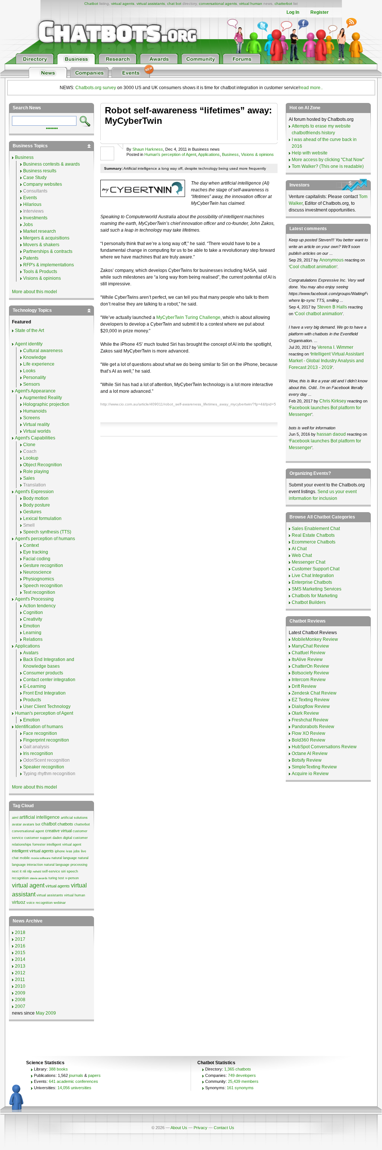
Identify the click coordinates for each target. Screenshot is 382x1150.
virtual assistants (151, 3)
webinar (60, 903)
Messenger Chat (308, 562)
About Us (178, 1127)
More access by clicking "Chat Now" (328, 159)
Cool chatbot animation (312, 266)
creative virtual (58, 830)
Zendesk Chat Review (314, 693)
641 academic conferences (73, 1081)
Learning (32, 632)
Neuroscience (37, 572)
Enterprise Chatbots (312, 582)
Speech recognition (43, 585)
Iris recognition (38, 753)
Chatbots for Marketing (315, 595)
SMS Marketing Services (316, 589)
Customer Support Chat (315, 568)
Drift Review (304, 686)
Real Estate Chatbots (313, 535)
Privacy (200, 1127)
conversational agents (218, 3)
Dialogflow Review (311, 706)
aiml (15, 818)
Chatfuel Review (308, 652)
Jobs (28, 224)
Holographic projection (46, 404)
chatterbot (283, 3)
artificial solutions (74, 818)
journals (76, 1075)
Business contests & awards (51, 164)
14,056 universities (74, 1087)
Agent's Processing (34, 599)
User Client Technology (47, 706)
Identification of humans (39, 726)
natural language (64, 858)
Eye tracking (35, 552)
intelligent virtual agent (64, 844)
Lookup (30, 458)
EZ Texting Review (310, 699)
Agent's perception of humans (45, 538)
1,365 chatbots (237, 1069)
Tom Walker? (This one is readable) (328, 166)
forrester (39, 844)
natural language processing (65, 865)
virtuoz (18, 902)
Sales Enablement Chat (316, 528)
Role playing (36, 471)
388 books (58, 1069)
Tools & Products (40, 271)
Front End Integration (44, 693)
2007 (20, 1006)
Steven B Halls (332, 307)
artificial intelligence (39, 817)
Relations (33, 639)
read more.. (311, 87)
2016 (20, 946)
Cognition (33, 612)
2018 (20, 932)
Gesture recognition (43, 565)
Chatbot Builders (309, 602)
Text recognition (39, 592)
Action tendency (39, 605)
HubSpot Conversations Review (324, 746)
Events (30, 197)
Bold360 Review (308, 740)
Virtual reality (36, 424)
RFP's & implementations (48, 264)
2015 (20, 952)
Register (319, 12)
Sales (29, 478)
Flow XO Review (308, 733)
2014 (20, 959)
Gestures (32, 511)
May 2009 (46, 1013)
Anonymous (331, 260)
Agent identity (29, 344)
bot (37, 824)
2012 (20, 972)
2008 (20, 999)
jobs (76, 851)
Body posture (36, 505)
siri (63, 871)
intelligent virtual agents (33, 851)
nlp (29, 871)
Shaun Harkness (147, 149)
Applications (209, 154)
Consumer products (43, 673)
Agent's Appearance (35, 391)
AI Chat (299, 548)
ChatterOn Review (310, 666)
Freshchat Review (310, 720)
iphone (60, 851)
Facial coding (36, 558)
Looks (29, 370)
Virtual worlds (37, 431)
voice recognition (39, 903)
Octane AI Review (310, 753)
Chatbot (91, 3)
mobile (25, 858)
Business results (39, 170)
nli (24, 871)
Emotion (31, 626)
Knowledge (34, 357)
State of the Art (29, 330)
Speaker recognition (43, 767)
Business (230, 154)
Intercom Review (309, 679)
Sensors (31, 384)
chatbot (48, 824)
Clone (29, 444)
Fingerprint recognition (46, 740)
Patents (30, 258)
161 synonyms (240, 1087)
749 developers (242, 1075)
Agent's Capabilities (35, 438)
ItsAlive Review (307, 659)
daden (57, 838)
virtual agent (28, 885)
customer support (37, 838)
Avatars (30, 652)
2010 (20, 986)
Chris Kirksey (332, 401)
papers (94, 1075)
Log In (292, 12)
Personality (34, 377)
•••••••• (52, 127)
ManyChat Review (310, 646)
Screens (31, 417)
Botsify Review (307, 760)
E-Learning (34, 686)
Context (31, 545)
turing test (56, 878)
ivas (69, 851)
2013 (20, 966)
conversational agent (28, 831)
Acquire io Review (310, 773)
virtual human (250, 3)
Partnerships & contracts (47, 251)
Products (32, 699)
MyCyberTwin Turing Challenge (188, 317)
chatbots (65, 824)
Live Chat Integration (313, 575)
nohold (37, 871)
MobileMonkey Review (315, 639)
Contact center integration (49, 679)
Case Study (35, 177)
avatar (17, 824)
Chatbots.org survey (95, 87)
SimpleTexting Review (314, 767)
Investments (35, 217)
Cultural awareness (43, 350)
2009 (20, 993)
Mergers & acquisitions (46, 238)
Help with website (310, 153)
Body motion (35, 498)
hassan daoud (331, 434)
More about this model (34, 291)
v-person (72, 878)
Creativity (32, 619)
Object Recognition (42, 464)
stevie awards (38, 878)
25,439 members (243, 1081)
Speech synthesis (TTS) (47, 532)
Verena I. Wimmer (335, 347)
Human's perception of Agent (170, 154)
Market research (39, 231)
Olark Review (305, 713)
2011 (20, 979)
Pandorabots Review (313, 726)
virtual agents (122, 3)
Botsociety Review (310, 673)
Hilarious (32, 204)
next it (17, 871)
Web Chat (302, 555)
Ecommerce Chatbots (313, 542)
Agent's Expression (34, 491)
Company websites (42, 184)
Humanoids (35, 411)
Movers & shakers (41, 244)
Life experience (38, 364)
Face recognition (40, 733)
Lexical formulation (42, 518)
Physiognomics (38, 579)
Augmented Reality (42, 397)
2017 (20, 939)
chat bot (174, 3)
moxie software (40, 858)
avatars (28, 824)
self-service (51, 871)
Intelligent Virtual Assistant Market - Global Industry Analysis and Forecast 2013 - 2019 (326, 360)
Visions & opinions (257, 154)
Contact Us (224, 1127)
